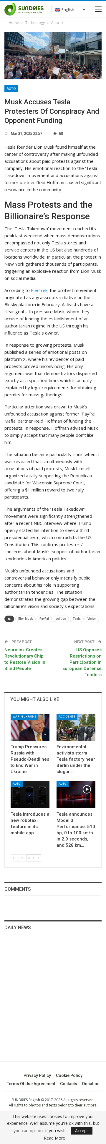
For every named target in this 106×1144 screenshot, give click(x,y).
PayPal (44, 618)
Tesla (77, 618)
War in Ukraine (24, 716)
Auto (11, 89)
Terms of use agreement (31, 1083)
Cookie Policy (69, 1075)
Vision (91, 618)
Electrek (39, 290)
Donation (91, 1083)
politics (61, 618)
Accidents (67, 716)
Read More (54, 1138)
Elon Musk (25, 618)
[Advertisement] (53, 1001)
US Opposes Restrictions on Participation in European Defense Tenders (82, 662)
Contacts (68, 1083)
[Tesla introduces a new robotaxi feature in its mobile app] (30, 794)
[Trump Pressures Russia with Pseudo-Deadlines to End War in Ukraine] (30, 727)
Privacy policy (37, 1075)
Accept (81, 1130)
